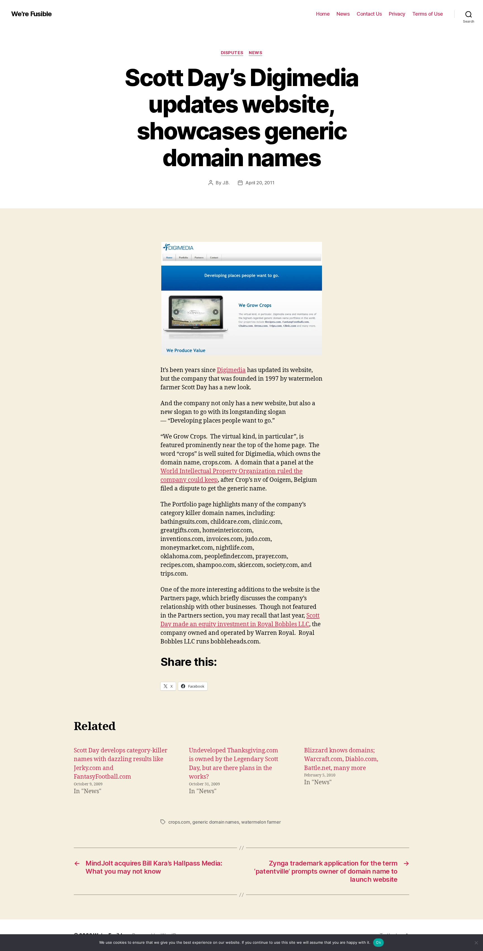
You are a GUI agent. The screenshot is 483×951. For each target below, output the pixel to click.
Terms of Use (427, 14)
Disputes (232, 52)
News (343, 14)
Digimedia (231, 370)
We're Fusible (31, 14)
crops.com (179, 822)
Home (323, 14)
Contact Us (369, 14)
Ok (378, 942)
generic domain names (215, 822)
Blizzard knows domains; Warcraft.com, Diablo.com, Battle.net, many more (341, 759)
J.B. (226, 182)
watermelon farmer (261, 822)
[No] (476, 942)
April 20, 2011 (259, 182)
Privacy (397, 14)
